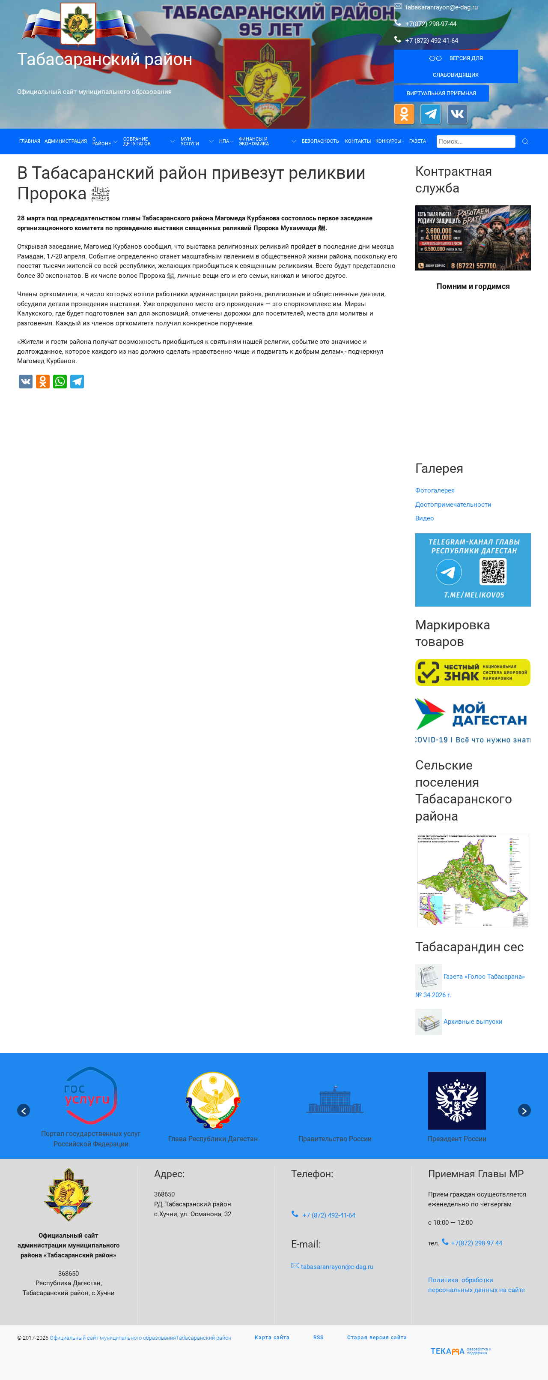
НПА (224, 141)
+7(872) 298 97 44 (476, 1243)
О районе (101, 141)
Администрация (66, 141)
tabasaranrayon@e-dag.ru (441, 7)
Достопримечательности (453, 504)
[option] (91, 1110)
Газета (417, 141)
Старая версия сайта (377, 1338)
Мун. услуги (190, 141)
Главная (29, 141)
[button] (23, 1110)
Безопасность (320, 141)
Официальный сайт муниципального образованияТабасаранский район (140, 1338)
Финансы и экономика (254, 141)
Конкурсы (388, 141)
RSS (318, 1338)
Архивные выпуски (473, 1021)
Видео (424, 518)
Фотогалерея (435, 490)
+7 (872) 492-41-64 (431, 41)
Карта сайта (272, 1338)
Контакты (358, 141)
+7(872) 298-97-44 (430, 24)
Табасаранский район (105, 59)
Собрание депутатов (137, 141)
